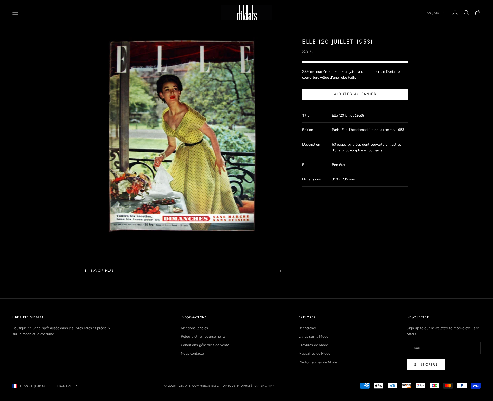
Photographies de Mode (318, 362)
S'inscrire (426, 364)
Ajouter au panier (355, 94)
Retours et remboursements (203, 336)
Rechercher (307, 328)
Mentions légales (194, 328)
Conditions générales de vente (205, 345)
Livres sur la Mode (313, 336)
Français (431, 13)
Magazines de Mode (314, 353)
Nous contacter (193, 353)
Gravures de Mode (313, 345)
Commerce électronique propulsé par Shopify (233, 386)
